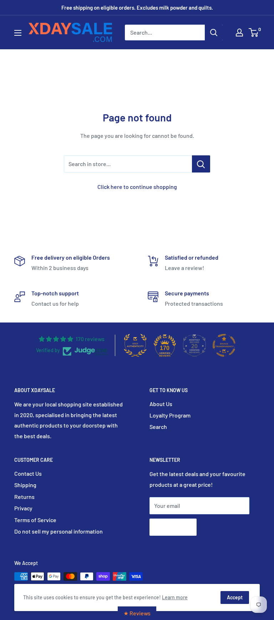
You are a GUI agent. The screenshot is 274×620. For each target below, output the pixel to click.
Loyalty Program (170, 415)
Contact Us (28, 473)
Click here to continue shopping (137, 186)
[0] (253, 32)
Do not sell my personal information (58, 531)
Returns (24, 496)
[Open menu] (17, 33)
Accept (235, 597)
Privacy (23, 508)
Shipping (25, 484)
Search (158, 426)
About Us (160, 403)
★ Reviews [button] (137, 613)
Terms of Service (35, 519)
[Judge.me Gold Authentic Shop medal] (135, 345)
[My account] (239, 32)
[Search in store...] (201, 163)
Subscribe (173, 527)
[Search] (214, 32)
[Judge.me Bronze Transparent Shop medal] (224, 345)
